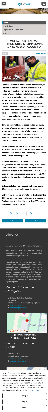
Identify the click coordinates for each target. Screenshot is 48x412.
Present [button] (6, 33)
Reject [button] (24, 402)
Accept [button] (24, 408)
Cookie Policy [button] (34, 390)
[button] (23, 4)
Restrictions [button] (8, 26)
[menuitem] (17, 335)
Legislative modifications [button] (13, 30)
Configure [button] (24, 395)
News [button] (6, 22)
